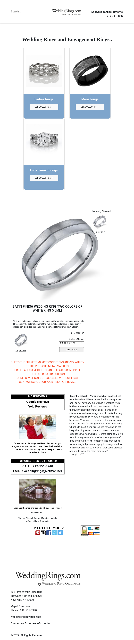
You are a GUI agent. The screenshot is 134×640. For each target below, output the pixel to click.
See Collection (43, 107)
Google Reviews (37, 402)
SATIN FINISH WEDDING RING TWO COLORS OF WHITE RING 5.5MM (47, 308)
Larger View (21, 351)
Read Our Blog (37, 512)
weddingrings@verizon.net (43, 471)
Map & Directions (20, 606)
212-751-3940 (115, 15)
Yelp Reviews (37, 406)
